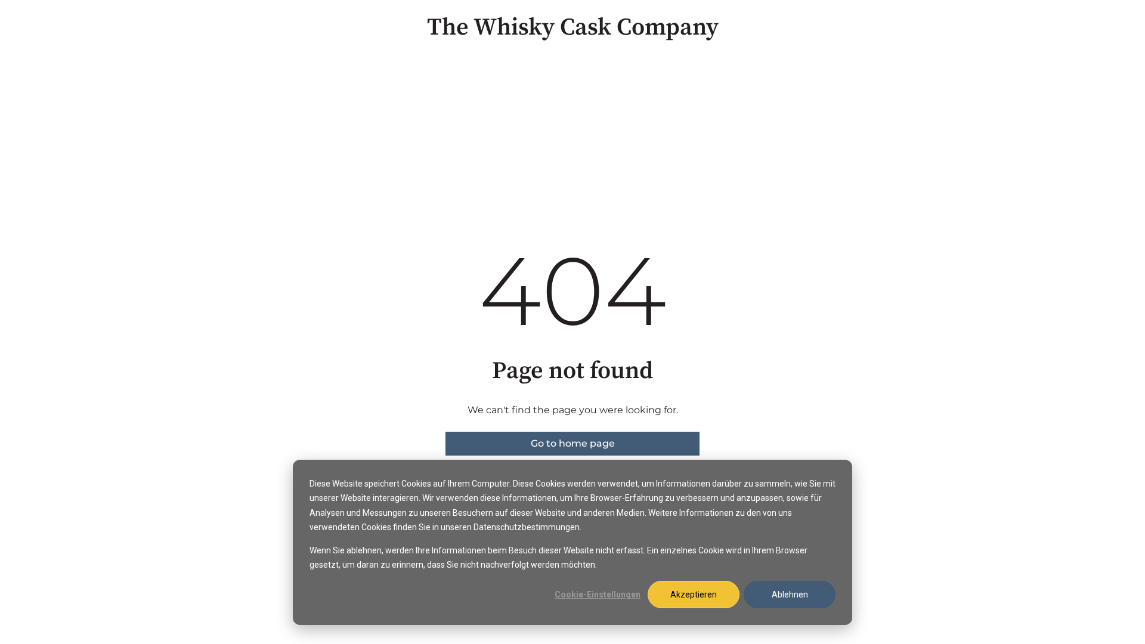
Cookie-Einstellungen (597, 594)
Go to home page (573, 443)
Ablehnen (790, 594)
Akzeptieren (693, 594)
